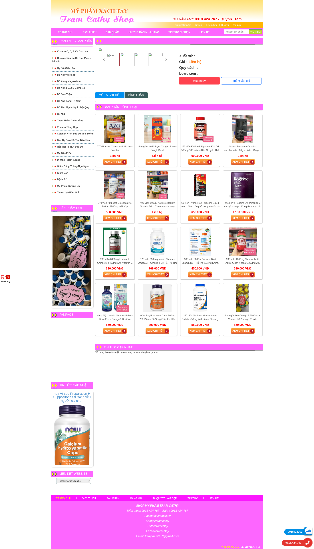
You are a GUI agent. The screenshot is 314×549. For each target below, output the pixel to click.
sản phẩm (112, 33)
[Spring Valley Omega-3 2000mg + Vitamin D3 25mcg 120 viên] (242, 298)
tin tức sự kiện (179, 32)
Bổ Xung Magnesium (69, 81)
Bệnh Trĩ (62, 179)
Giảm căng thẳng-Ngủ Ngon (73, 166)
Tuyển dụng (212, 25)
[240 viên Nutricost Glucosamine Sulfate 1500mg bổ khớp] (114, 185)
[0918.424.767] (307, 542)
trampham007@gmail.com (162, 536)
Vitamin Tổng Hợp (67, 127)
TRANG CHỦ (65, 32)
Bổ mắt (61, 114)
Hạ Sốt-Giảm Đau (66, 68)
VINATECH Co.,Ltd (250, 547)
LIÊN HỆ (205, 32)
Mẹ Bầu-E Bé (64, 153)
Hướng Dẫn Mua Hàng (143, 32)
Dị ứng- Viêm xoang (68, 159)
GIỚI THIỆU (89, 32)
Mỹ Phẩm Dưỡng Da (68, 186)
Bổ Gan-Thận (64, 94)
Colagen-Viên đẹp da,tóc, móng (75, 133)
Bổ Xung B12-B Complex (71, 88)
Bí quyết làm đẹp (183, 25)
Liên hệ (214, 498)
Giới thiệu (89, 498)
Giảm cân (62, 173)
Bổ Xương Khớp (66, 74)
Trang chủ (63, 498)
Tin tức (193, 498)
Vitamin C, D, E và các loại (72, 51)
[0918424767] (308, 531)
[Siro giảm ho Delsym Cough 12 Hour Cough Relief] (157, 129)
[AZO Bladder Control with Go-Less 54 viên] (114, 129)
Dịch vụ (225, 25)
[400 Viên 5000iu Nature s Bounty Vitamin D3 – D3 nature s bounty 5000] (157, 185)
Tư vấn (198, 25)
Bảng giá (237, 25)
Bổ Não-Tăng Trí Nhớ (69, 101)
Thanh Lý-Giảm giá (68, 192)
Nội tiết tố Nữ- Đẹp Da (70, 146)
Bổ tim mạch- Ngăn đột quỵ (73, 107)
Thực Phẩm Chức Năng (70, 120)
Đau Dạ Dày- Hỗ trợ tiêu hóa (73, 140)
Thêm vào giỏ (241, 80)
